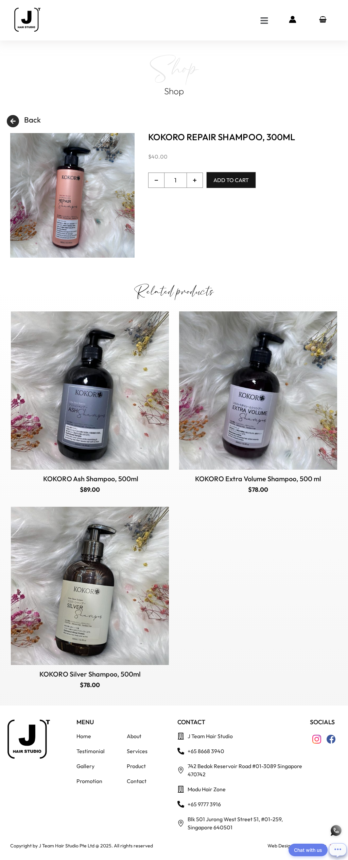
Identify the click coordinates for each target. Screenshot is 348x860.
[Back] (13, 121)
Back (32, 120)
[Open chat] (338, 850)
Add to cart (231, 180)
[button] (264, 20)
